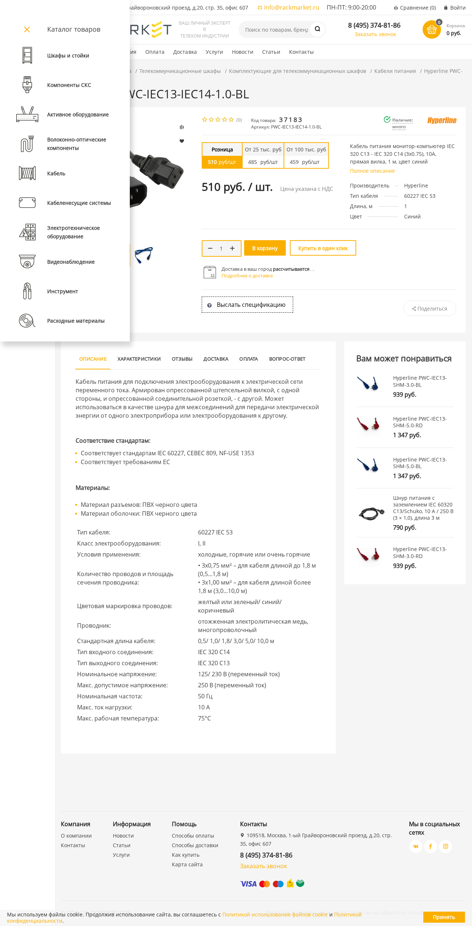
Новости (242, 51)
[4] (225, 120)
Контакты (301, 51)
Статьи (271, 51)
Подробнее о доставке (247, 275)
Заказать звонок (375, 34)
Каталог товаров (73, 29)
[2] (211, 120)
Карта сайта (187, 864)
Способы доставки (195, 845)
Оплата (154, 51)
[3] (218, 120)
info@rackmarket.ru (291, 7)
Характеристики (139, 358)
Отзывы (182, 358)
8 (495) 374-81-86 (374, 25)
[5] (231, 120)
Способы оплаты (193, 835)
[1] (205, 120)
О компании (76, 835)
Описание (93, 358)
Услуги (214, 51)
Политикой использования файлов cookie (275, 914)
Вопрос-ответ (287, 358)
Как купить (185, 854)
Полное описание (372, 170)
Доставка (185, 51)
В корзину (265, 248)
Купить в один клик (323, 248)
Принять (444, 916)
